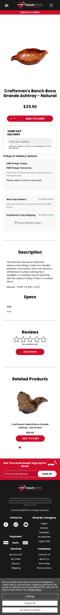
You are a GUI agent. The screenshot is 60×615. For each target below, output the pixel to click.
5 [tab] (40, 447)
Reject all (30, 603)
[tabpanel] (30, 415)
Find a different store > (30, 222)
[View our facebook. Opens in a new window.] (6, 524)
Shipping (15, 568)
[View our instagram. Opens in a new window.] (16, 524)
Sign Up (47, 474)
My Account (15, 554)
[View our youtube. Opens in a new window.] (26, 524)
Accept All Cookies (30, 610)
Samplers (44, 532)
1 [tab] (20, 447)
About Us (44, 559)
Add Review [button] (30, 351)
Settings (30, 596)
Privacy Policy (44, 568)
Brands (44, 527)
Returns (16, 563)
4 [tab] (35, 447)
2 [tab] (25, 447)
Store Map (44, 563)
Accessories (44, 536)
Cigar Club (44, 541)
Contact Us (44, 554)
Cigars (44, 523)
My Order (16, 559)
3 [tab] (30, 447)
